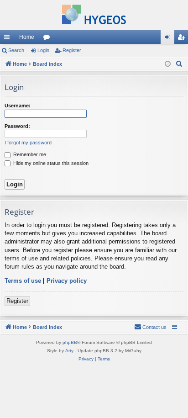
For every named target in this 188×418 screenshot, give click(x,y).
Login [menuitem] (169, 39)
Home (26, 37)
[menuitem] (179, 64)
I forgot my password (28, 142)
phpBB (70, 342)
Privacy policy (67, 280)
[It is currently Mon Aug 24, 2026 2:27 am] (168, 64)
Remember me (29, 154)
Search (16, 50)
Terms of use (23, 280)
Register (72, 50)
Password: (17, 126)
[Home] (94, 15)
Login (43, 50)
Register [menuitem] (183, 39)
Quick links (9, 39)
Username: (18, 105)
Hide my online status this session (50, 163)
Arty (69, 350)
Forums (48, 39)
